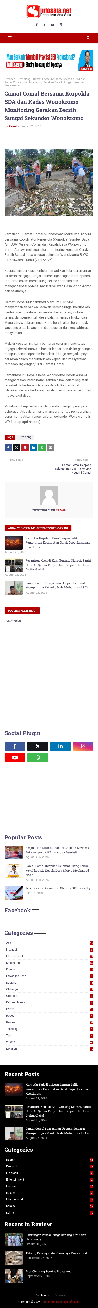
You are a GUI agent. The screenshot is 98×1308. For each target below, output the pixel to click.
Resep (49, 1015)
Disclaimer (42, 1295)
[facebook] (37, 25)
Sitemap (60, 1295)
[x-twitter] (44, 25)
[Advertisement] (39, 797)
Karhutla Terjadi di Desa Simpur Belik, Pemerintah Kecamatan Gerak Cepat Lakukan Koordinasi (58, 542)
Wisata (49, 1042)
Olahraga (49, 989)
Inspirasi (49, 949)
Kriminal (49, 969)
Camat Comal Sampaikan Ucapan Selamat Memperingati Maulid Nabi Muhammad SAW (58, 585)
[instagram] (61, 25)
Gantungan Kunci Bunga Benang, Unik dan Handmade (56, 1237)
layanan (49, 1048)
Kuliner (49, 1212)
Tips (49, 1035)
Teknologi (49, 1029)
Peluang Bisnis (49, 1002)
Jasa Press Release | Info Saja (60, 1301)
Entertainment (49, 1179)
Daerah (49, 1159)
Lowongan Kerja (49, 976)
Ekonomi (49, 1166)
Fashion (49, 1186)
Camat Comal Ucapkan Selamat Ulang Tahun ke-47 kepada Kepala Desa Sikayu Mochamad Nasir (57, 870)
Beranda (10, 79)
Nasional (49, 982)
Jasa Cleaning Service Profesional (49, 1271)
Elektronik (49, 1173)
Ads (49, 943)
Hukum (49, 1192)
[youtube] (53, 25)
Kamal (13, 126)
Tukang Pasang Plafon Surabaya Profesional (56, 1253)
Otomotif (49, 995)
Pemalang (24, 79)
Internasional (49, 956)
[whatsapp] (37, 757)
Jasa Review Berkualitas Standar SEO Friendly (58, 888)
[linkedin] (60, 746)
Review (49, 1022)
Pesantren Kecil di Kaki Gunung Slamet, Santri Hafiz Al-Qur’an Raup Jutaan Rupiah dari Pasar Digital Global (58, 564)
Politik (49, 1009)
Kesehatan (49, 962)
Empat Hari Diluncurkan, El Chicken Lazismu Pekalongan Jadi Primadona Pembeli (57, 850)
